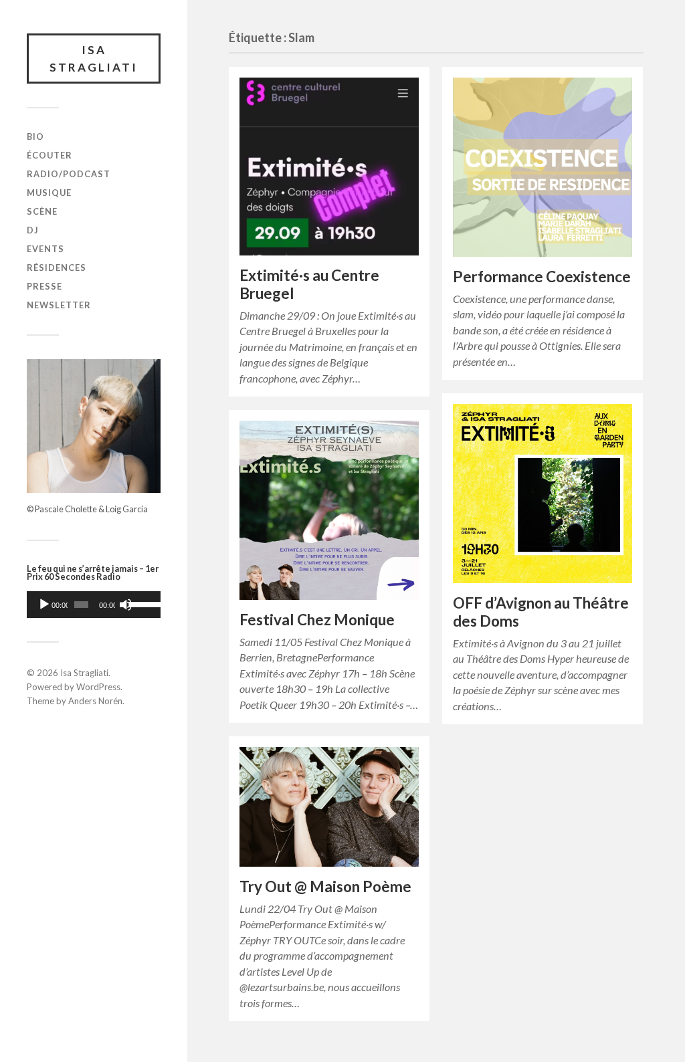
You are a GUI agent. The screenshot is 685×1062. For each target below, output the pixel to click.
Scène (42, 211)
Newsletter (59, 305)
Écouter (49, 155)
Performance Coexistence (542, 277)
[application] (94, 604)
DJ (33, 230)
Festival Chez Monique (317, 620)
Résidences (56, 267)
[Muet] (125, 604)
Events (45, 248)
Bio (35, 136)
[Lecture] (44, 604)
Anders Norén (95, 701)
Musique (49, 192)
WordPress (98, 686)
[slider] (141, 603)
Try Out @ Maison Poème (325, 886)
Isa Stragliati (94, 58)
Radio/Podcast (68, 174)
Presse (44, 286)
